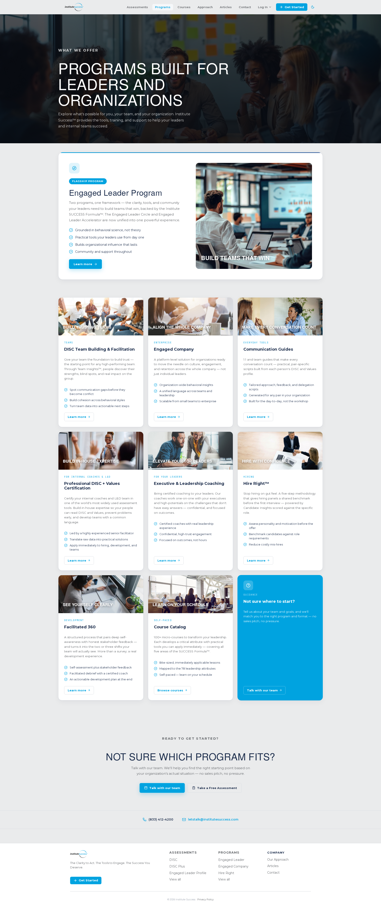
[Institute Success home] (74, 7)
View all (175, 879)
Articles (226, 7)
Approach (205, 7)
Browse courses (170, 690)
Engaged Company (233, 866)
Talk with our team (262, 690)
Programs (162, 7)
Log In (263, 7)
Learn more (83, 264)
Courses (183, 7)
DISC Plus (177, 866)
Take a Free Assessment (217, 788)
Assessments (137, 7)
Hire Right (226, 873)
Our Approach (278, 860)
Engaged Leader (231, 860)
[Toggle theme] (312, 7)
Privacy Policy (205, 899)
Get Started (294, 7)
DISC (173, 860)
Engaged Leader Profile (187, 873)
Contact (245, 7)
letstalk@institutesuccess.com (213, 819)
